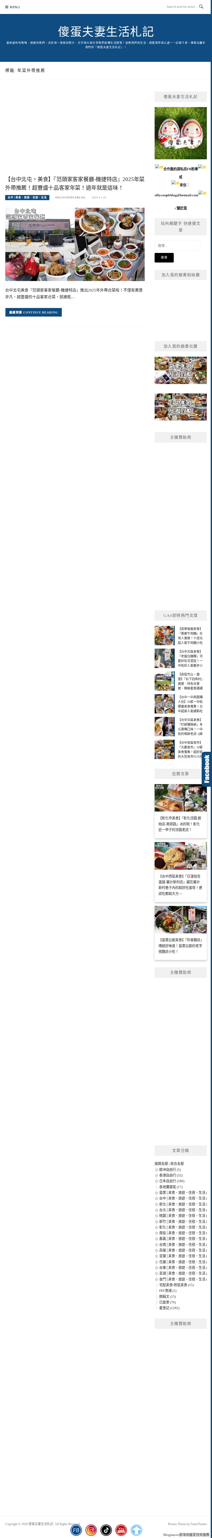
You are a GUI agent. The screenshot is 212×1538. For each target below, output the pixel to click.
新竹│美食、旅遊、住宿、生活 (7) (184, 1222)
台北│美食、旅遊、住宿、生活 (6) (184, 1210)
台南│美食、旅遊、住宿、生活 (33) (185, 1245)
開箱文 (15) (167, 1297)
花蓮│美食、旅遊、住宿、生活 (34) (185, 1262)
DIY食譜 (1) (167, 1291)
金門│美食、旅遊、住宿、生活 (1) (184, 1279)
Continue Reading (40, 312)
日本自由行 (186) (171, 1181)
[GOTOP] (136, 1530)
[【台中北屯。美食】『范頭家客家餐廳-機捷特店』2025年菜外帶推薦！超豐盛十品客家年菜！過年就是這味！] (75, 244)
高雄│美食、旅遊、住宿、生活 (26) (185, 1250)
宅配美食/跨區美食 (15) (176, 1285)
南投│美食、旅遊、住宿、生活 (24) (185, 1233)
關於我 (182, 208)
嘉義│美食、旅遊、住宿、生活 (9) (184, 1239)
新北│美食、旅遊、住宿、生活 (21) (185, 1204)
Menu (15, 7)
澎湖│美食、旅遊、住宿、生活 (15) (185, 1273)
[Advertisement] (75, 133)
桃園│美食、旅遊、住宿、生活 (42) (185, 1216)
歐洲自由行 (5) (170, 1170)
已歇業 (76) (167, 1302)
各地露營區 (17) (171, 1187)
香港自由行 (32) (171, 1175)
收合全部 (177, 1164)
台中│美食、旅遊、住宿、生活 (27, 197)
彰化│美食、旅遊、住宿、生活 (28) (185, 1227)
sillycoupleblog (70, 197)
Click (207, 769)
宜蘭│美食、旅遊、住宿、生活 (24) (185, 1256)
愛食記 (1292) (169, 1308)
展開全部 (161, 1164)
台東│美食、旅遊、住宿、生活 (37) (185, 1268)
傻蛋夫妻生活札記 (106, 32)
